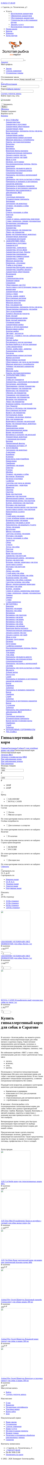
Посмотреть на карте (14, 1455)
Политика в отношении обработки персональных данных (20, 1436)
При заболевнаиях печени (12, 761)
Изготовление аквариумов (22, 13)
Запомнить (7, 104)
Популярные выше (14, 888)
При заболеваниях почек (11, 759)
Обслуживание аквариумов (22, 18)
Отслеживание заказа (10, 79)
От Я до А (10, 882)
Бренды (9, 31)
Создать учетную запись (11, 94)
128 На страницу (13, 908)
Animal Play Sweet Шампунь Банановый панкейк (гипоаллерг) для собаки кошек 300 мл (21, 1301)
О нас (8, 1403)
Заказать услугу (17, 24)
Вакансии (10, 1405)
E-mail (3, 86)
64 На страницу (12, 905)
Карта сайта (11, 1411)
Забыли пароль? (13, 89)
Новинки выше (12, 879)
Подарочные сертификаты (17, 1407)
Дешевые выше (12, 884)
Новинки (10, 33)
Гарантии (10, 1440)
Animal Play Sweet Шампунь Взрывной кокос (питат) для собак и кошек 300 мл (19, 1340)
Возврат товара (12, 1433)
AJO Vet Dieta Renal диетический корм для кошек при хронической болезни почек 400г (21, 1261)
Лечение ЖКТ (7, 755)
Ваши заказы (11, 1422)
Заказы (9, 68)
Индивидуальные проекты (17, 1431)
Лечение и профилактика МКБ (14, 757)
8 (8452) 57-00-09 (8, 3)
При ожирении (7, 764)
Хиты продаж (11, 35)
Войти (3, 84)
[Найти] (25, 60)
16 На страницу (12, 901)
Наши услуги (11, 1429)
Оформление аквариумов (21, 16)
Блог (8, 1414)
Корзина (4, 116)
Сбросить (5, 866)
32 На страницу (12, 903)
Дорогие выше (12, 886)
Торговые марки (13, 1409)
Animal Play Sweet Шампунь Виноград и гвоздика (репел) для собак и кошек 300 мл (22, 1379)
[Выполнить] (2, 82)
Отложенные (11, 1424)
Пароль (4, 89)
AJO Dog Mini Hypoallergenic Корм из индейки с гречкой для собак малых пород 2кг (21, 1222)
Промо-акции (11, 29)
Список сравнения (13, 71)
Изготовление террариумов (22, 27)
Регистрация (11, 84)
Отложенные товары (14, 73)
